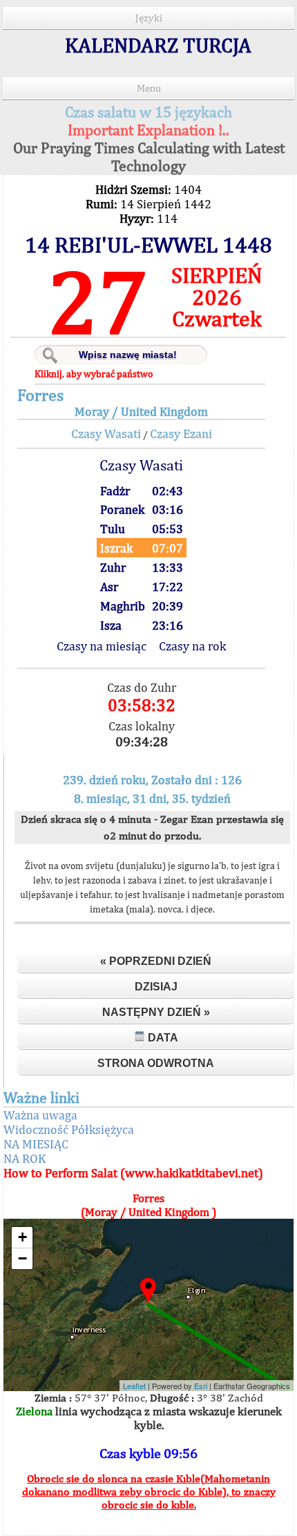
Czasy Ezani (181, 433)
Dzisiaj (156, 987)
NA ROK (24, 1158)
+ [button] (22, 1237)
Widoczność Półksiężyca (68, 1129)
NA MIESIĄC (35, 1144)
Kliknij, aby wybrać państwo (94, 373)
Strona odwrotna (155, 1063)
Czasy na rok (192, 646)
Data (161, 1038)
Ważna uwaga (40, 1115)
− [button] (22, 1258)
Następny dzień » (156, 1012)
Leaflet (134, 1385)
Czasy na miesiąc (101, 646)
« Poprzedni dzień (155, 961)
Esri (200, 1385)
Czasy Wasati (106, 433)
